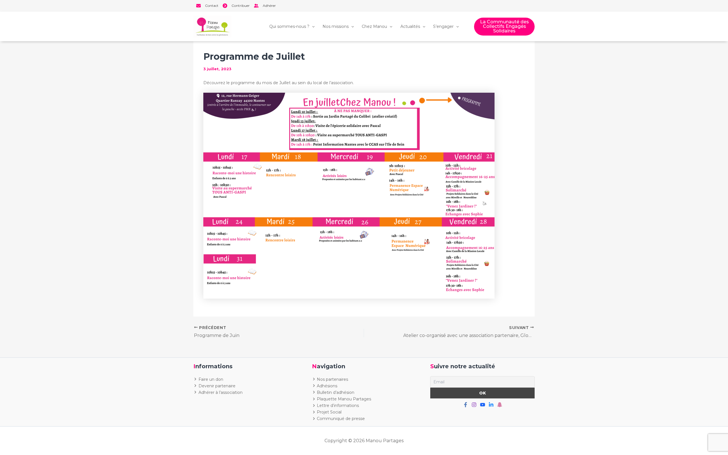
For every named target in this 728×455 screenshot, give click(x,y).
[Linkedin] (491, 404)
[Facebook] (465, 404)
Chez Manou (374, 26)
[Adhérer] (265, 6)
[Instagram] (474, 404)
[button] (504, 27)
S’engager (443, 26)
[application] (312, 26)
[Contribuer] (236, 6)
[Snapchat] (499, 404)
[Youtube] (482, 404)
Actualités (410, 26)
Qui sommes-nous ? (289, 26)
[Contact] (207, 6)
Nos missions (335, 26)
